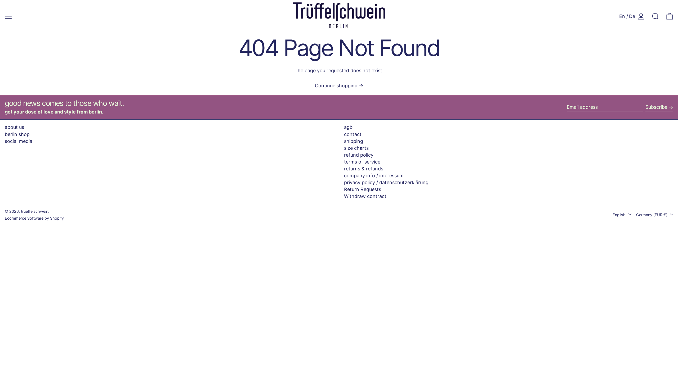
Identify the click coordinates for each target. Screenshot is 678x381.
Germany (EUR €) (652, 214)
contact (353, 134)
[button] (655, 16)
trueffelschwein (34, 211)
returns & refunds (363, 168)
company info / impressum (374, 175)
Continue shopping (336, 85)
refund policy (358, 155)
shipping (353, 141)
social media (18, 141)
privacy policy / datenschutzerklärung (386, 182)
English (620, 214)
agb (348, 127)
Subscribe (656, 107)
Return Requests (362, 189)
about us (14, 127)
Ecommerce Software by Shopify (34, 218)
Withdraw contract (365, 196)
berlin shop (17, 134)
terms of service (362, 162)
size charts (356, 148)
